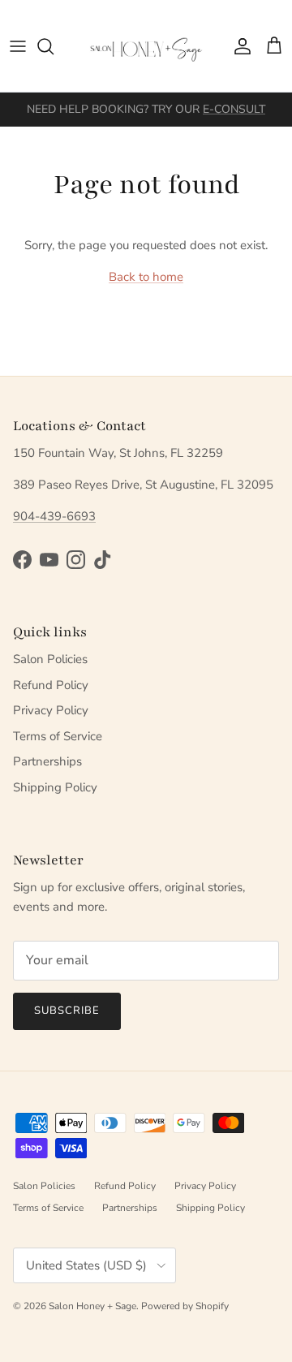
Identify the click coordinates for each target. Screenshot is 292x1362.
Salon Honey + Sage (92, 1306)
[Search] (53, 46)
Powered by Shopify (185, 1306)
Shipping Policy (55, 787)
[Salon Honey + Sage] (146, 46)
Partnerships (47, 761)
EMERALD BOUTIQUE (207, 115)
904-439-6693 (54, 516)
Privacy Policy (50, 710)
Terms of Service (57, 736)
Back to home (146, 277)
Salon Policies (50, 659)
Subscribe (67, 1010)
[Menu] (18, 46)
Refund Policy (50, 685)
